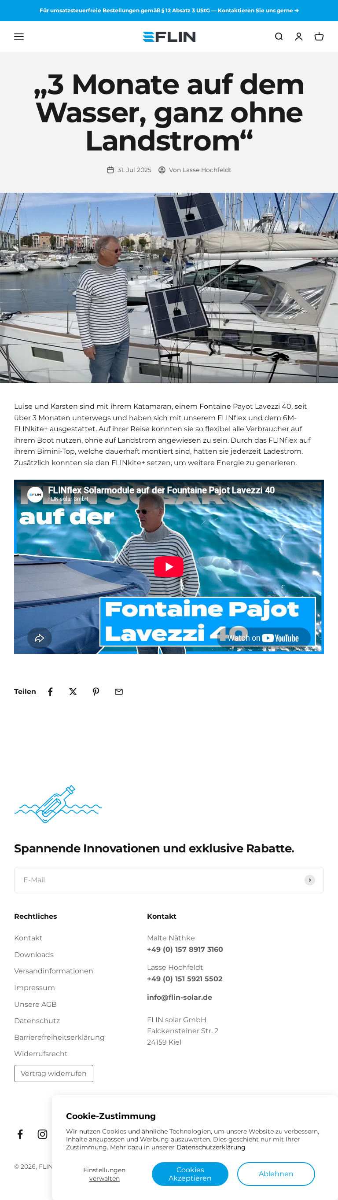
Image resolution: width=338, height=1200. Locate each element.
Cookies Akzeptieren (190, 1174)
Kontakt (28, 938)
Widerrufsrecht (41, 1054)
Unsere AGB (35, 1004)
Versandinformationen (53, 971)
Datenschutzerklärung (211, 1147)
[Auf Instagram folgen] (42, 1134)
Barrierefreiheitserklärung (59, 1037)
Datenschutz (37, 1021)
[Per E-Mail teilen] (119, 692)
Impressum (34, 987)
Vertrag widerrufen (54, 1073)
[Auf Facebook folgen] (20, 1134)
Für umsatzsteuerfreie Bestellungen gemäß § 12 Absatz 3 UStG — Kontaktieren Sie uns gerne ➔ (169, 10)
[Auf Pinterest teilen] (96, 692)
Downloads (34, 954)
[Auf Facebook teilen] (50, 692)
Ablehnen (276, 1174)
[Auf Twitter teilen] (73, 692)
